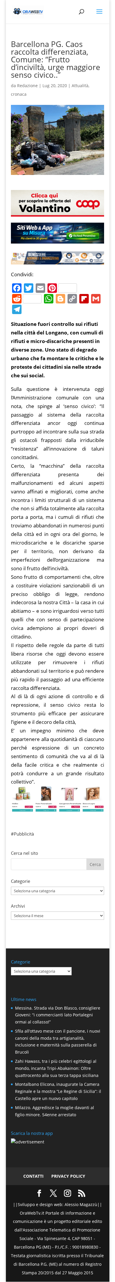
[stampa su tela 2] (57, 807)
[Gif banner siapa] (57, 259)
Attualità (80, 85)
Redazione (27, 85)
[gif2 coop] (57, 212)
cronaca (19, 94)
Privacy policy (68, 1176)
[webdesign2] (57, 241)
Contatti (33, 1176)
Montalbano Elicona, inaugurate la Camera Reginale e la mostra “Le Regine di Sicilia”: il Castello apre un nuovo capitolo (58, 1091)
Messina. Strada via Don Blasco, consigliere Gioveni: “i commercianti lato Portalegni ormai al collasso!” (57, 1015)
